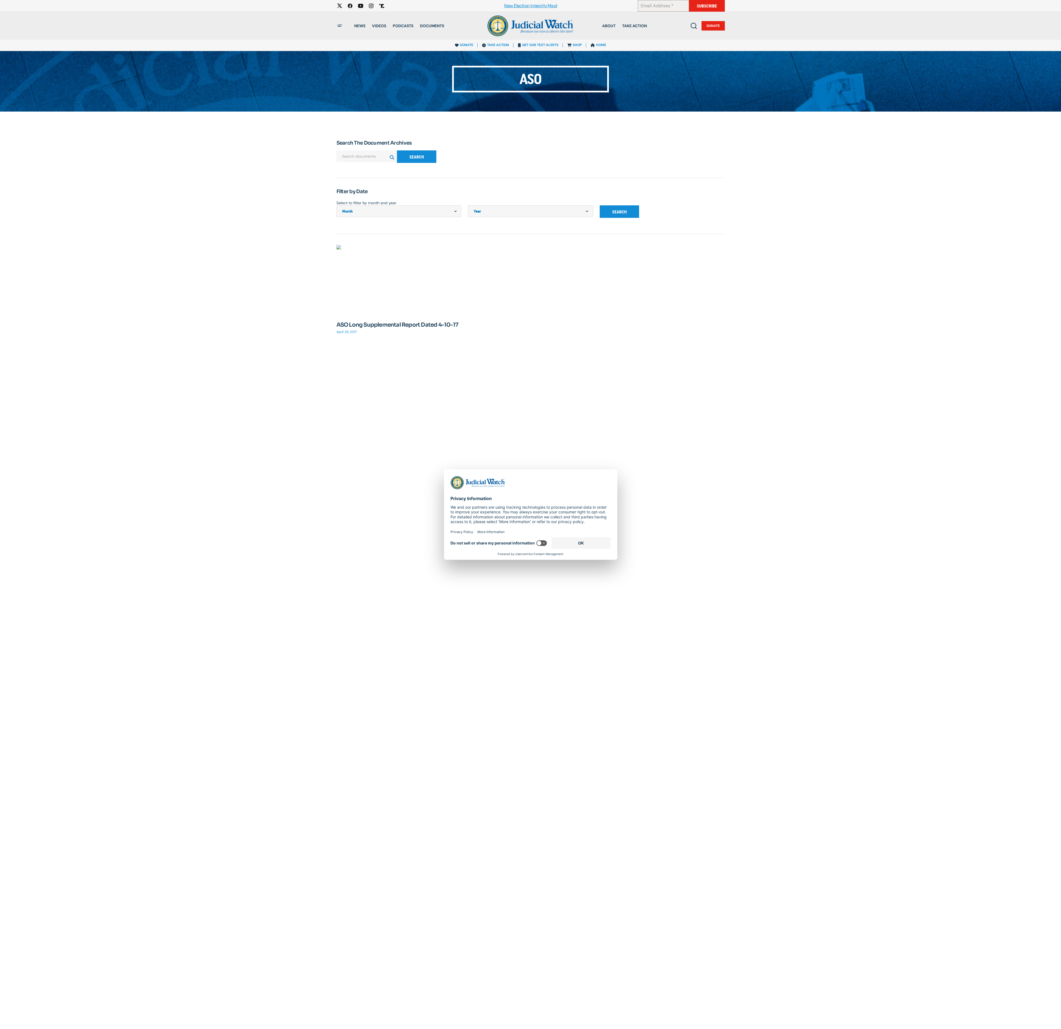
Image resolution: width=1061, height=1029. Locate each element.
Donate (713, 26)
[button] (339, 25)
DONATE (466, 45)
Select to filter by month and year (366, 202)
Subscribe (707, 6)
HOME (601, 45)
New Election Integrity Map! (530, 6)
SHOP (577, 45)
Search (416, 157)
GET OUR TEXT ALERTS (540, 45)
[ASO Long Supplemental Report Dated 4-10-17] (399, 280)
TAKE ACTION (498, 45)
